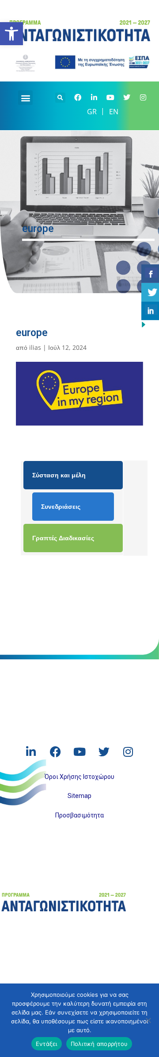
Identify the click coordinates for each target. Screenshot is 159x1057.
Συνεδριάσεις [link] (60, 506)
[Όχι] (148, 1020)
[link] (11, 33)
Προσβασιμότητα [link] (79, 815)
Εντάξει (46, 1043)
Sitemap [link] (79, 795)
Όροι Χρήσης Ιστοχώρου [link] (79, 776)
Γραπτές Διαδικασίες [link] (63, 538)
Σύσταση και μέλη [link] (59, 475)
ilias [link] (35, 347)
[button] (25, 97)
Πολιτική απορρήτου (99, 1043)
